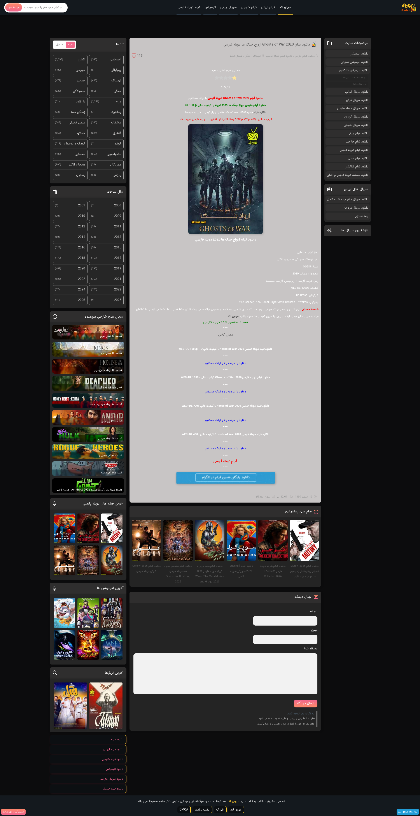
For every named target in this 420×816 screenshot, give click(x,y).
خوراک (220, 809)
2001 (81, 205)
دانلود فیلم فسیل (113, 789)
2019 (117, 268)
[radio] (234, 79)
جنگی (248, 56)
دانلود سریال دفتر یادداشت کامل (348, 199)
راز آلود (80, 101)
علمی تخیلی (77, 122)
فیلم (70, 45)
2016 (81, 247)
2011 (117, 226)
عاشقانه (116, 122)
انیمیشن (210, 7)
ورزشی (116, 175)
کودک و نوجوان (74, 143)
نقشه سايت (202, 809)
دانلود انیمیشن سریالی (355, 62)
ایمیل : (313, 630)
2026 (81, 300)
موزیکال (115, 164)
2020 (81, 268)
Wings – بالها (359, 84)
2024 (81, 289)
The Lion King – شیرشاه (354, 77)
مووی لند (285, 7)
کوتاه (118, 143)
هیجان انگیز (236, 56)
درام (118, 101)
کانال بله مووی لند (408, 812)
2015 (117, 247)
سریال (59, 45)
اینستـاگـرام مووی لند (13, 812)
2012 (81, 226)
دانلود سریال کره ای (356, 116)
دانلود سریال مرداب (356, 208)
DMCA (184, 809)
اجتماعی (115, 59)
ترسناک (257, 56)
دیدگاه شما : (310, 649)
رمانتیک (115, 112)
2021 (117, 279)
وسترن (80, 175)
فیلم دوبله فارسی (189, 7)
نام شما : (312, 611)
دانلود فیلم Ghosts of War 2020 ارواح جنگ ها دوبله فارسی (267, 44)
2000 (117, 205)
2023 (117, 289)
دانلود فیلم (260, 112)
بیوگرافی (115, 70)
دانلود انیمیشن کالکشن (354, 70)
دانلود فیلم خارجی (305, 56)
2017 (117, 258)
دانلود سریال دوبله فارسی (353, 108)
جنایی (81, 80)
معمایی (80, 154)
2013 (117, 237)
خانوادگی (79, 91)
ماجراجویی (114, 154)
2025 (117, 300)
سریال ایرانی (228, 7)
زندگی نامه (77, 112)
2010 (81, 216)
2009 (117, 216)
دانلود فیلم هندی (358, 158)
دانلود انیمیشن (359, 53)
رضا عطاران (362, 216)
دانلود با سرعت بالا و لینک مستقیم (225, 363)
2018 (81, 258)
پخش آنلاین (225, 335)
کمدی (81, 133)
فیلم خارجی (249, 7)
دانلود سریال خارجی (356, 125)
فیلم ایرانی (268, 7)
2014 (81, 237)
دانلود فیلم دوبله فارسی (279, 56)
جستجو (14, 7)
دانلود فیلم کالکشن (357, 166)
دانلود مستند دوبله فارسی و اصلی (348, 175)
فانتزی (117, 133)
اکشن (81, 59)
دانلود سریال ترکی (357, 100)
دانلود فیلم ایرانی (358, 133)
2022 (81, 279)
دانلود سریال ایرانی (357, 92)
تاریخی (80, 70)
